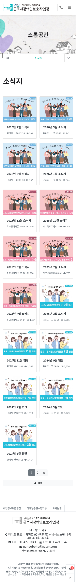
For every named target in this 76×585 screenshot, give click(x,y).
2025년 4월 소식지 (18, 314)
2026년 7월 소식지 (18, 127)
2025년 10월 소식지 (55, 220)
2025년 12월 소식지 (19, 220)
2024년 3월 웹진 (17, 453)
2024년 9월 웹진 (53, 360)
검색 (39, 483)
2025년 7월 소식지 (54, 267)
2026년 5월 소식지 (54, 127)
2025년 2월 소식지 (54, 314)
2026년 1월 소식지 (54, 174)
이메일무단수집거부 (37, 508)
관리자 (64, 567)
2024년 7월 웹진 (17, 407)
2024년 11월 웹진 (18, 360)
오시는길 (57, 508)
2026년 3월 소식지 (18, 174)
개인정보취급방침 (12, 508)
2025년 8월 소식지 (18, 267)
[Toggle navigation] (69, 7)
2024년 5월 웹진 (53, 407)
